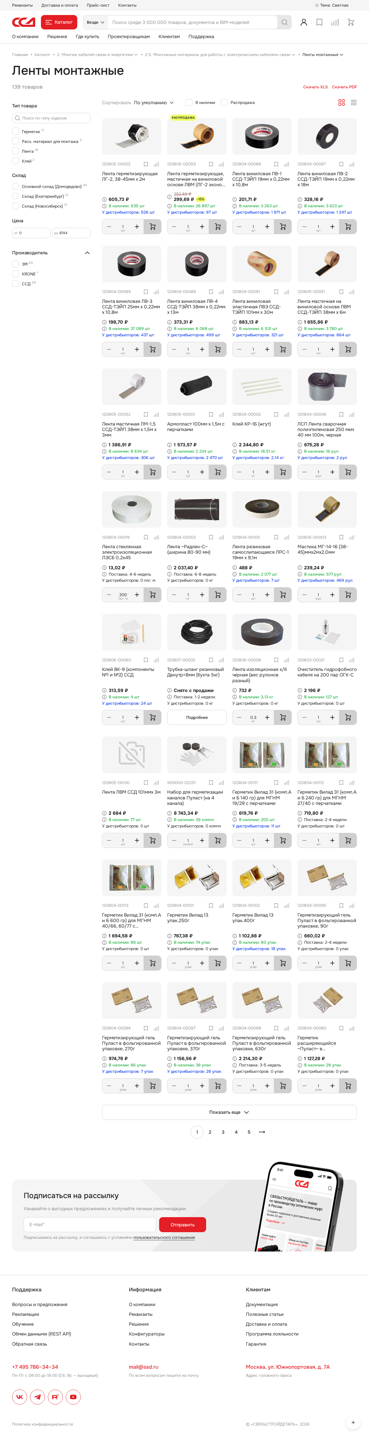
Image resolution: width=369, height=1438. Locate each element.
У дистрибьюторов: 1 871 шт (259, 212)
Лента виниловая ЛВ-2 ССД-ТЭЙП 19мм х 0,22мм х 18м (326, 179)
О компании (25, 36)
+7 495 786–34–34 (35, 1367)
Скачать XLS (315, 87)
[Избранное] (319, 22)
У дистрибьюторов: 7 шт (256, 580)
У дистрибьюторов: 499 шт (193, 335)
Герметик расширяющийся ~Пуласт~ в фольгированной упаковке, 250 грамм (321, 1049)
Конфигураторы (147, 1334)
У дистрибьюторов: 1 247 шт (325, 212)
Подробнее (197, 717)
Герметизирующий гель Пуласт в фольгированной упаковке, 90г (327, 920)
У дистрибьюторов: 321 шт (258, 335)
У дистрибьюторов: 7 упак (127, 1071)
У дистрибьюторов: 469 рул (325, 580)
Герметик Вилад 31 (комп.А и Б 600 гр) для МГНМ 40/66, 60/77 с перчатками (131, 923)
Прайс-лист (98, 5)
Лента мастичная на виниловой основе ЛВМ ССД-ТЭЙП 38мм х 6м (324, 306)
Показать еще (224, 1112)
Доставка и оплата (60, 5)
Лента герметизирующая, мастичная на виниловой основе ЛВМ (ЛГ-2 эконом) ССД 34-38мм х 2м (197, 182)
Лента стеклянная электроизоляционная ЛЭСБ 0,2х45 (127, 552)
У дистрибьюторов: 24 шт (127, 703)
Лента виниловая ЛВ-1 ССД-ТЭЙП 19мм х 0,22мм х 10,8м (260, 179)
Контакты (127, 5)
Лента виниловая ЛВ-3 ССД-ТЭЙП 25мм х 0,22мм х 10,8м (131, 306)
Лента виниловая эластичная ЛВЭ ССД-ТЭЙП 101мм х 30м (256, 306)
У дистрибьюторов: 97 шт (192, 212)
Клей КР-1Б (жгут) (251, 424)
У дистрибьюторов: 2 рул (322, 457)
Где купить (87, 36)
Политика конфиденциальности (42, 1424)
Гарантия (256, 1344)
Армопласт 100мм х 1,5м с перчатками (196, 426)
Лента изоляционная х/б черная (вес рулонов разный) (259, 674)
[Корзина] (350, 22)
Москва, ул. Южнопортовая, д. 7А (288, 1367)
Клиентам (169, 36)
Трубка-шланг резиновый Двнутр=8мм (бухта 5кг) (195, 672)
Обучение (23, 1324)
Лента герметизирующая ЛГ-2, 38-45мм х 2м (130, 176)
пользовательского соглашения (164, 1237)
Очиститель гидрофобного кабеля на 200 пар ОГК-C (327, 672)
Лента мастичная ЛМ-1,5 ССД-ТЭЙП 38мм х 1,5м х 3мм (129, 429)
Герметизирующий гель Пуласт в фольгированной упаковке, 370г (196, 1043)
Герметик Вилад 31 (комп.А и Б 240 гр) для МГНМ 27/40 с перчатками (327, 797)
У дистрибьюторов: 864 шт (324, 335)
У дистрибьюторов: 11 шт (256, 826)
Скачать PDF (344, 87)
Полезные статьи (265, 1314)
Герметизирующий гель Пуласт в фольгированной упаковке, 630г (261, 1043)
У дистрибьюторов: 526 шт (128, 212)
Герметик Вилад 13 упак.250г (187, 918)
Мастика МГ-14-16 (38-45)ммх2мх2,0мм (323, 549)
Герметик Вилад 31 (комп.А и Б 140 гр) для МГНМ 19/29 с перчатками (261, 797)
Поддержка (201, 36)
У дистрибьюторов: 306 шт (128, 457)
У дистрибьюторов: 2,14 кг (258, 457)
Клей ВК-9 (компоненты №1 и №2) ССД (128, 672)
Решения (57, 36)
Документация (262, 1304)
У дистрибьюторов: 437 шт (128, 335)
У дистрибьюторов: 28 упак (194, 1071)
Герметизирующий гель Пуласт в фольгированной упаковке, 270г (131, 1043)
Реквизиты (22, 5)
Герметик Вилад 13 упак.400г (253, 918)
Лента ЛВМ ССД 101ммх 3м (131, 792)
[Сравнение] (335, 22)
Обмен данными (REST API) (41, 1334)
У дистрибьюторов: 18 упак (259, 948)
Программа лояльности (272, 1334)
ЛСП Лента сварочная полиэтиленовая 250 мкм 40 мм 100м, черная (326, 429)
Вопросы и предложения (39, 1304)
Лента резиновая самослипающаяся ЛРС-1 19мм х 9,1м (260, 552)
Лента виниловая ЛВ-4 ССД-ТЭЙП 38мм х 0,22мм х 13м (196, 306)
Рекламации (25, 1314)
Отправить (183, 1225)
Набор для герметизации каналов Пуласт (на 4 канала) (195, 797)
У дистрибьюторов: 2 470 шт (195, 457)
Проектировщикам (129, 36)
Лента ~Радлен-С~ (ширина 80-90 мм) (188, 549)
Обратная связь (29, 1344)
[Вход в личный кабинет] (304, 22)
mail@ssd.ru (143, 1367)
